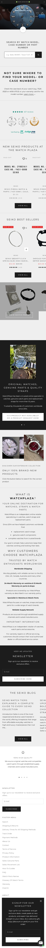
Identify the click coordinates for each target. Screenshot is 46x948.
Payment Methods (10, 837)
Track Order (7, 834)
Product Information (10, 857)
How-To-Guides (8, 868)
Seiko (15, 186)
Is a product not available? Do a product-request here (23, 417)
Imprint (5, 888)
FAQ (4, 872)
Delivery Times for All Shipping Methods (19, 830)
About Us (6, 841)
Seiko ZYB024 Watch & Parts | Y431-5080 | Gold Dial (15, 190)
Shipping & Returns (10, 826)
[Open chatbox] (41, 943)
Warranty (6, 884)
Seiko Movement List (11, 865)
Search (5, 822)
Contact (5, 845)
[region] (23, 762)
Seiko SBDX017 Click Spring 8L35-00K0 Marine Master (16, 260)
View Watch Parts (19, 315)
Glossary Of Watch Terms (12, 880)
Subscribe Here (23, 679)
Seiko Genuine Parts (10, 861)
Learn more (29, 94)
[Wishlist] (37, 13)
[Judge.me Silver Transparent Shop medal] (23, 121)
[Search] (38, 55)
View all (23, 205)
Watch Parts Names (10, 876)
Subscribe (23, 940)
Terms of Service (9, 849)
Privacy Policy (8, 853)
